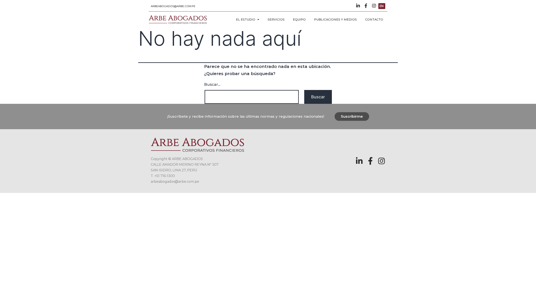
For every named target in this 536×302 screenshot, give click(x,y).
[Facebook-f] (366, 6)
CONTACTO (374, 19)
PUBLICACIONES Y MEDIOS (335, 19)
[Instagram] (374, 6)
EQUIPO (299, 19)
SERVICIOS (276, 19)
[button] (173, 6)
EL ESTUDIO (245, 19)
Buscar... (212, 84)
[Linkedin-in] (358, 6)
